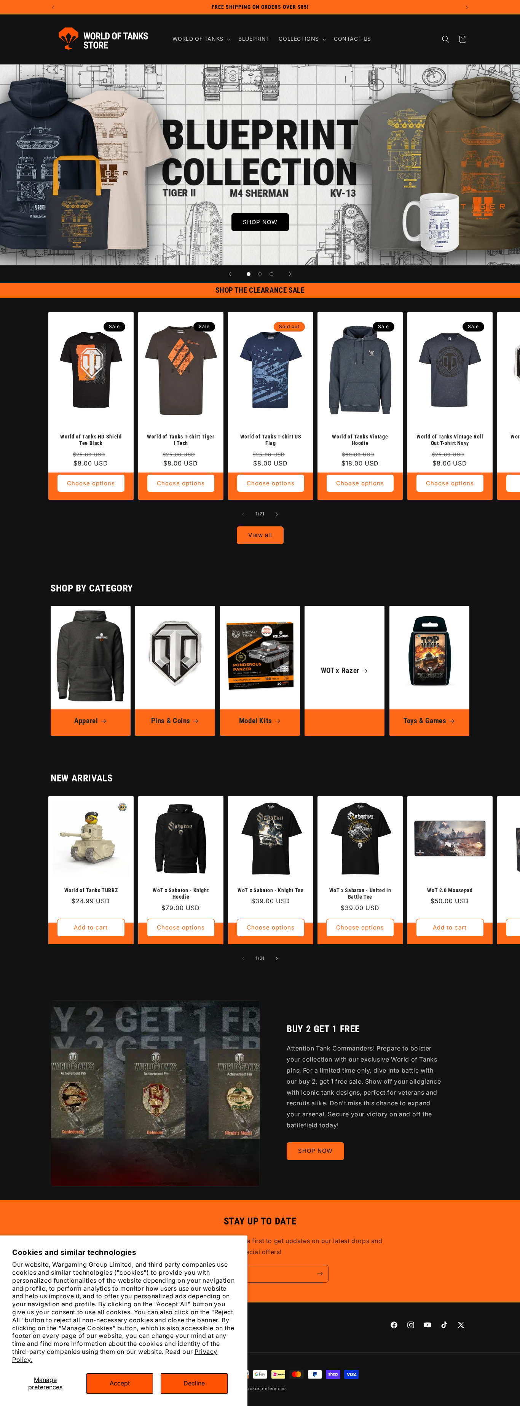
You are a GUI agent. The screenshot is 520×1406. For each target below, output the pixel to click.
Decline (194, 1383)
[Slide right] (276, 514)
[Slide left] (243, 514)
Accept (120, 1383)
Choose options (91, 483)
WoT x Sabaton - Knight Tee (270, 890)
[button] (201, 39)
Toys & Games (425, 720)
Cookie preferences (265, 1388)
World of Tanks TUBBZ (91, 890)
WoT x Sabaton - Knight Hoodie (181, 893)
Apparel (86, 720)
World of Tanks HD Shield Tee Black (90, 440)
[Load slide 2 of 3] (260, 274)
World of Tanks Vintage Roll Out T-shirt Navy (449, 440)
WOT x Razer (340, 670)
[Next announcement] (466, 7)
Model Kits (255, 720)
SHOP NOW (260, 222)
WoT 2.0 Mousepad (450, 890)
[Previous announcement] (53, 7)
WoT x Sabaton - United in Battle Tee (360, 893)
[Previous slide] (230, 274)
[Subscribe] (319, 1274)
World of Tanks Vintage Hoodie (360, 440)
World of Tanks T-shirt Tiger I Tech (181, 440)
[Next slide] (290, 274)
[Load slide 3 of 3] (271, 274)
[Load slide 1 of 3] (248, 274)
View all (260, 535)
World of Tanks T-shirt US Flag (270, 440)
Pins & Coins (171, 720)
